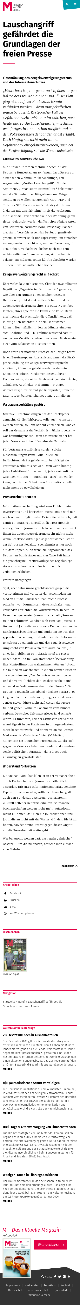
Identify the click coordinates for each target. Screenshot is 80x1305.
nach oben (68, 866)
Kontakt (65, 1285)
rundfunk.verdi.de (39, 1290)
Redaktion (50, 1285)
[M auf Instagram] (64, 1276)
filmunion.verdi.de (40, 1295)
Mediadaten (31, 1285)
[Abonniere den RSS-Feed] (69, 1276)
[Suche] (42, 1276)
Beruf (21, 1002)
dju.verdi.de (61, 1290)
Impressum (13, 1285)
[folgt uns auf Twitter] (59, 1276)
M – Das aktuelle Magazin (32, 1229)
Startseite (9, 1002)
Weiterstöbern (48, 1244)
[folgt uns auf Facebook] (55, 1276)
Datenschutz (15, 1290)
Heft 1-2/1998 (11, 974)
